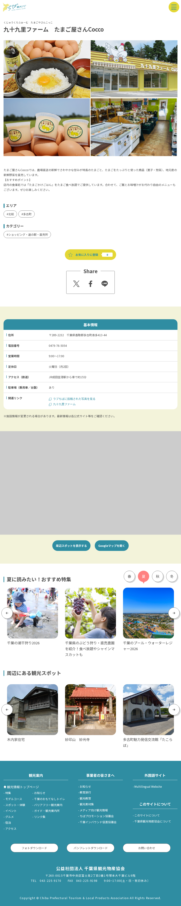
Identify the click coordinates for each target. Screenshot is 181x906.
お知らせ (39, 793)
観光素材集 (87, 804)
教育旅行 (85, 792)
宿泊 (8, 822)
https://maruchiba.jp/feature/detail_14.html (32, 592)
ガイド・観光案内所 (47, 811)
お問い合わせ (146, 848)
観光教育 (85, 798)
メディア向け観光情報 (94, 810)
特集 (8, 793)
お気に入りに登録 (86, 255)
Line (103, 281)
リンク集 (39, 817)
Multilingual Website (148, 786)
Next (174, 613)
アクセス (10, 828)
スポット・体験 (15, 805)
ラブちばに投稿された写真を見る (74, 399)
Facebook (90, 283)
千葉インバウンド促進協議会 (98, 822)
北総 (11, 214)
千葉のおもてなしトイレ (49, 799)
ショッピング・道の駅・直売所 (28, 234)
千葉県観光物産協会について (152, 821)
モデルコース (13, 799)
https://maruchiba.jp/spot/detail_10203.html (148, 688)
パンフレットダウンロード (91, 848)
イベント (11, 811)
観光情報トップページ (23, 787)
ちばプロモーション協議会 (97, 816)
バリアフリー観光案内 (48, 805)
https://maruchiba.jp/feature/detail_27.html (90, 592)
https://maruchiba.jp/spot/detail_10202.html (90, 688)
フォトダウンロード (34, 848)
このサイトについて (147, 815)
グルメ (9, 817)
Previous (7, 613)
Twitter (76, 283)
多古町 (27, 214)
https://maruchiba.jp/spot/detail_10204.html (32, 688)
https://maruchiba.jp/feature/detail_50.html (148, 592)
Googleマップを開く (111, 545)
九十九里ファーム (64, 404)
